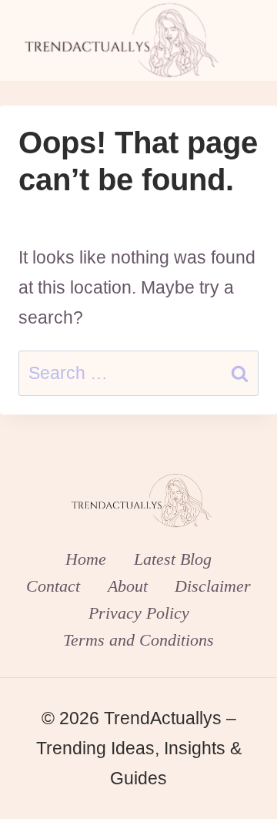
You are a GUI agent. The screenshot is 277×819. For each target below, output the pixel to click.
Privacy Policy (138, 613)
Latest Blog (173, 559)
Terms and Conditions (138, 639)
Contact (53, 586)
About (128, 586)
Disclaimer (213, 586)
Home (85, 559)
